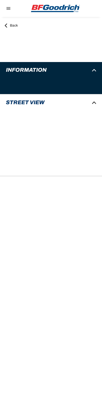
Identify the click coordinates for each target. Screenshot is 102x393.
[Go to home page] (55, 8)
